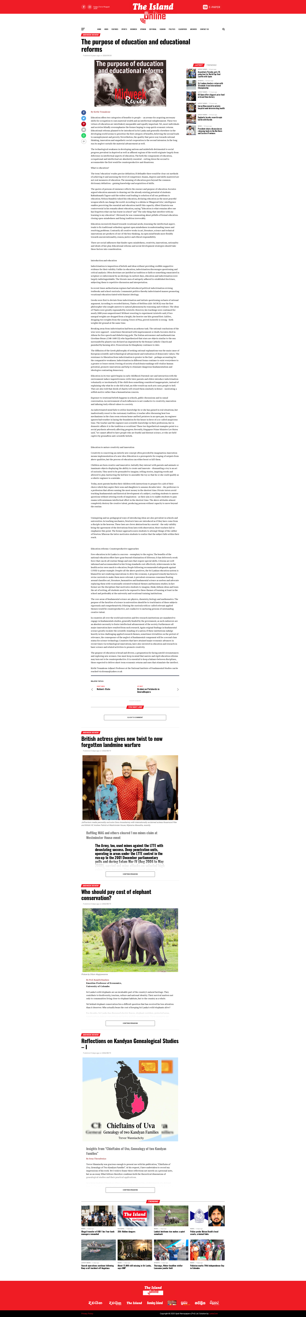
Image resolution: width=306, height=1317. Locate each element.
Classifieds (182, 29)
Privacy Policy (87, 1313)
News (106, 29)
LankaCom (213, 1313)
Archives (193, 29)
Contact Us (204, 29)
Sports (124, 29)
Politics (172, 29)
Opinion (143, 29)
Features (115, 29)
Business (133, 29)
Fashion (162, 29)
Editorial (152, 29)
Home (99, 29)
